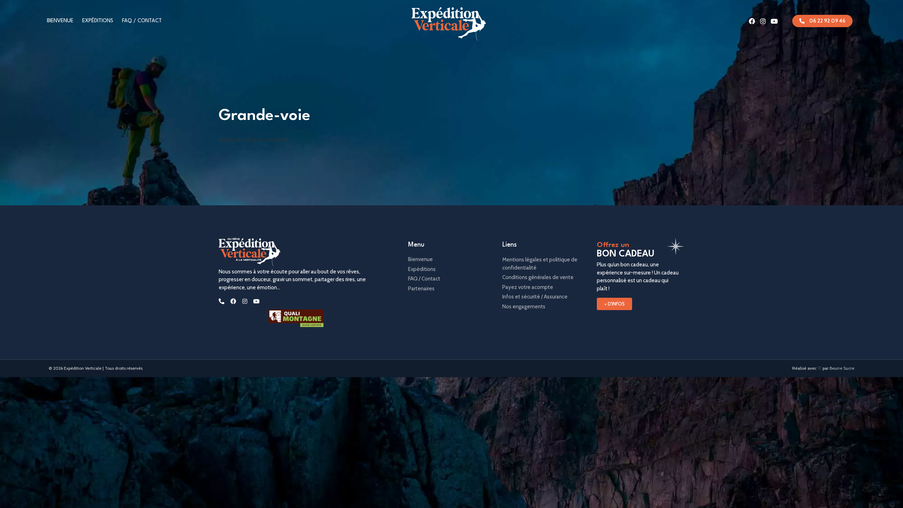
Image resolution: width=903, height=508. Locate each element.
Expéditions (97, 21)
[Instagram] (763, 21)
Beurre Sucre (842, 368)
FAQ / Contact (142, 21)
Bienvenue (60, 21)
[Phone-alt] (221, 301)
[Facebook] (752, 21)
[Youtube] (774, 21)
